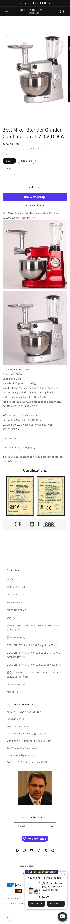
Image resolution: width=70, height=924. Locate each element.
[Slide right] (42, 122)
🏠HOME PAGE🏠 (16, 637)
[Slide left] (27, 122)
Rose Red (26, 160)
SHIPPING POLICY (16, 610)
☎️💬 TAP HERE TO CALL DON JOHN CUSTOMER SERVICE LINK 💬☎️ (32, 674)
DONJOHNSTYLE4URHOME (22, 898)
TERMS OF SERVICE (17, 586)
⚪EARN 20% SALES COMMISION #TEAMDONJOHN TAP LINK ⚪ (33, 627)
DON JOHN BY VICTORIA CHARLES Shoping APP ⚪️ (34, 664)
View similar (36, 903)
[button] (7, 11)
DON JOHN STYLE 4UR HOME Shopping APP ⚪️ (32, 645)
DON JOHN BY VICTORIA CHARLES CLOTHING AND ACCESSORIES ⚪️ (33, 655)
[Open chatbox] (62, 917)
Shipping (19, 149)
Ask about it (55, 903)
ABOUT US (12, 692)
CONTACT (12, 617)
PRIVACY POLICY (15, 602)
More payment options (35, 205)
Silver (9, 160)
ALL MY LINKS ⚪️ (16, 684)
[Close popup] (64, 875)
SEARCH (11, 579)
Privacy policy (19, 903)
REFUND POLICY (15, 594)
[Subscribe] (52, 826)
